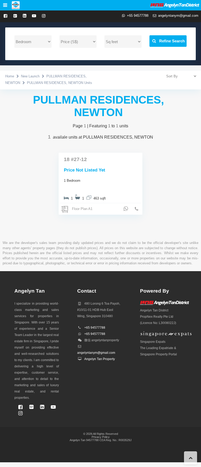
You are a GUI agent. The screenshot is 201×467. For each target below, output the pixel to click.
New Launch (30, 76)
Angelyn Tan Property (99, 359)
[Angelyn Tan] (15, 5)
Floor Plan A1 (82, 209)
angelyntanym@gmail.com (178, 16)
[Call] (136, 209)
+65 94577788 (137, 16)
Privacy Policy (101, 436)
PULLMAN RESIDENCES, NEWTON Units (59, 83)
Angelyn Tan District (154, 310)
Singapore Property (154, 354)
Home (9, 76)
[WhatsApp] (125, 209)
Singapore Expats (152, 342)
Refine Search (171, 41)
